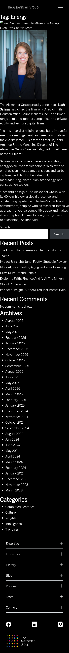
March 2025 (14, 394)
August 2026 (14, 320)
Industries (13, 554)
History (11, 564)
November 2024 (16, 416)
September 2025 (17, 366)
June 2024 (12, 445)
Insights (10, 518)
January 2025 (15, 405)
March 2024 (14, 462)
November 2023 (16, 484)
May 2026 (12, 332)
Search (5, 227)
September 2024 (17, 428)
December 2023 (16, 479)
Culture (10, 512)
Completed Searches (19, 506)
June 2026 (12, 326)
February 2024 (15, 467)
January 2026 (15, 343)
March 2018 (14, 490)
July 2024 (12, 439)
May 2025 (12, 382)
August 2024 (14, 433)
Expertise (12, 543)
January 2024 (15, 473)
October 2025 (15, 360)
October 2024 (15, 422)
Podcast (11, 586)
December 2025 (16, 349)
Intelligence (13, 523)
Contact (11, 607)
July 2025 (12, 377)
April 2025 (12, 388)
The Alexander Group (22, 6)
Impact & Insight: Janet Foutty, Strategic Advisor (33, 261)
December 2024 (16, 411)
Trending (11, 529)
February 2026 (15, 337)
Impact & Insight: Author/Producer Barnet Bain (33, 289)
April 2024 (12, 456)
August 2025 (14, 371)
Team (10, 596)
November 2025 (16, 354)
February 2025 (15, 399)
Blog (9, 575)
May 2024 (12, 450)
